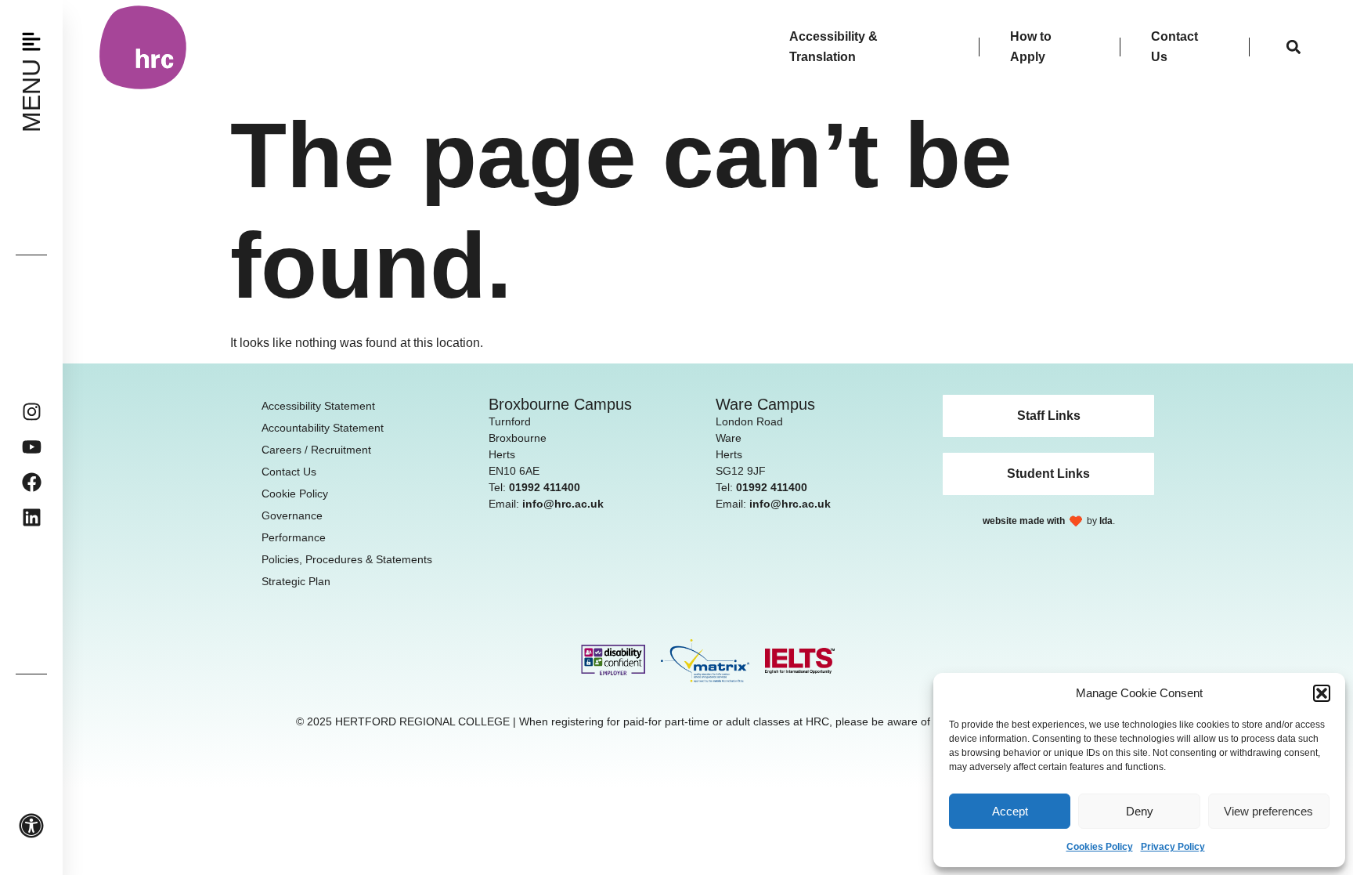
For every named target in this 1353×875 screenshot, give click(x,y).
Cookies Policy (1099, 846)
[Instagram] (31, 411)
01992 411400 (544, 487)
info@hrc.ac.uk (563, 503)
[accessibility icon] (31, 825)
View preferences (1268, 811)
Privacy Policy (1173, 846)
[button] (1322, 693)
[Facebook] (31, 482)
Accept (1010, 811)
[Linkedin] (31, 517)
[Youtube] (31, 447)
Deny (1139, 811)
